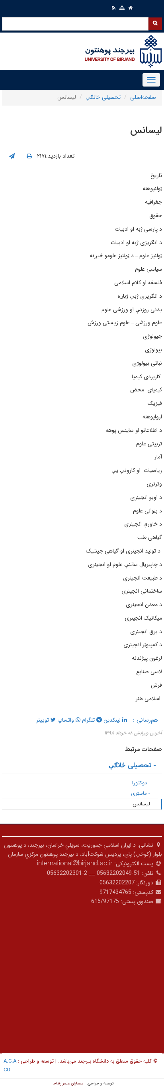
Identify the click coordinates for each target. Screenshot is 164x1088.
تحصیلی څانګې (103, 97)
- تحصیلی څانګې (132, 765)
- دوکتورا (141, 783)
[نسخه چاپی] (29, 156)
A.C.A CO (10, 1065)
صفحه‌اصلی (143, 97)
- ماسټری (140, 793)
